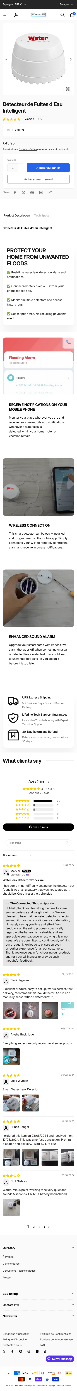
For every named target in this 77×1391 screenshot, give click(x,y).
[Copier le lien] (50, 192)
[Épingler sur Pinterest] (32, 192)
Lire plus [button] (46, 893)
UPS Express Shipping (37, 697)
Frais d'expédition (28, 149)
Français (64, 4)
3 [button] (39, 1227)
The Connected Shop (23, 1385)
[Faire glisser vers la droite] (70, 59)
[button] (5, 15)
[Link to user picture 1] (11, 1010)
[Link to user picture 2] (30, 1010)
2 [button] (34, 1227)
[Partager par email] (41, 192)
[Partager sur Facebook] (15, 192)
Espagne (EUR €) (13, 4)
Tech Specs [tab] (41, 215)
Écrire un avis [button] (38, 827)
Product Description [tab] (17, 215)
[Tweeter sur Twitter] (23, 192)
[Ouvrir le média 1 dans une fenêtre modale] (38, 59)
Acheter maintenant (38, 179)
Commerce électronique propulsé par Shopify (51, 1385)
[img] (11, 865)
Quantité (11, 160)
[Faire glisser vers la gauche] (6, 59)
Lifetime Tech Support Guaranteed (45, 714)
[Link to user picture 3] (50, 1010)
